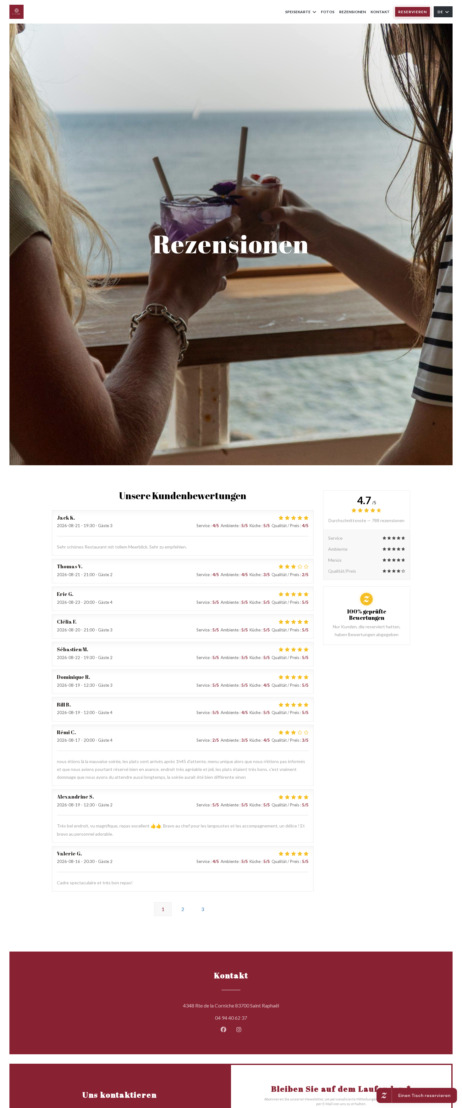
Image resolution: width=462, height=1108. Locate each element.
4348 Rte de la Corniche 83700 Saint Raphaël (259, 1005)
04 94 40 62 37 (231, 1018)
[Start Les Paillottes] (16, 12)
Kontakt (380, 11)
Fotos (327, 11)
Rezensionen (352, 11)
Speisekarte (298, 11)
